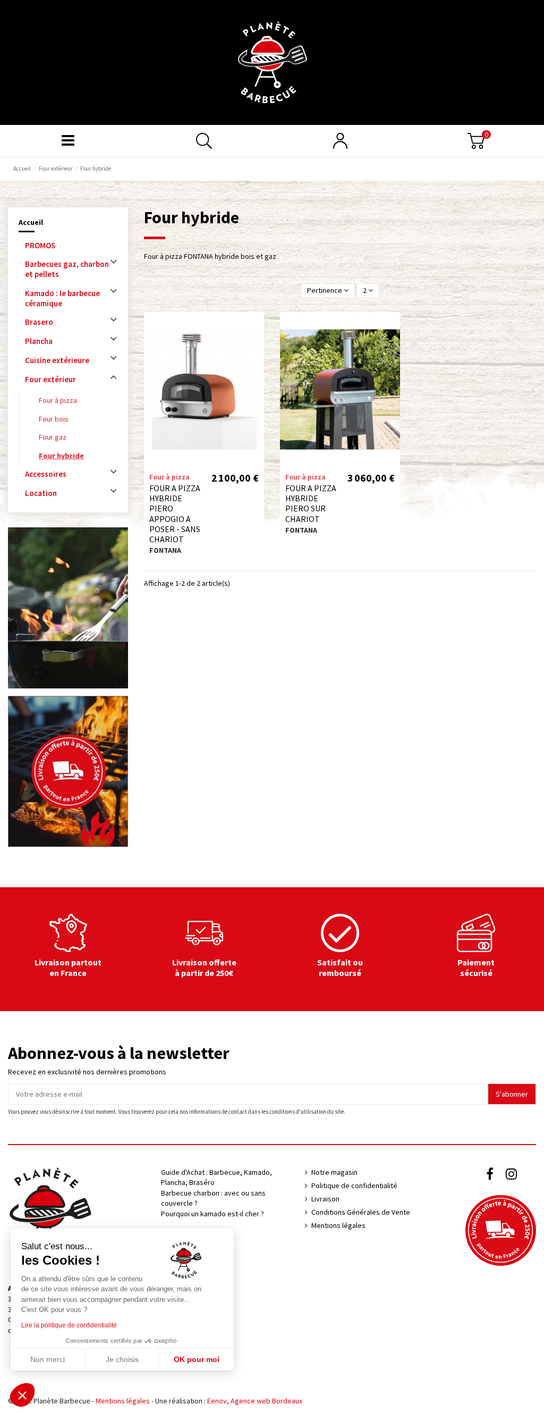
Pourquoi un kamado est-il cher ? (212, 1213)
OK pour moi (196, 1359)
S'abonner (512, 1094)
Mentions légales (338, 1225)
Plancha (39, 341)
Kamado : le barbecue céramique (62, 298)
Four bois (54, 419)
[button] (22, 1395)
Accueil (31, 222)
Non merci (47, 1359)
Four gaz (52, 437)
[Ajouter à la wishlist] (256, 328)
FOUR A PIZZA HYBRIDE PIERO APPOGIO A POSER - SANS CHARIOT (174, 513)
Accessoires (45, 474)
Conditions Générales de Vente (360, 1212)
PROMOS (40, 245)
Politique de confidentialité (354, 1185)
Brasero (39, 322)
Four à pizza (58, 400)
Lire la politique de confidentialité (69, 1325)
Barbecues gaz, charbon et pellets (67, 269)
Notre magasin (334, 1172)
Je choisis (122, 1359)
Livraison (325, 1199)
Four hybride (61, 455)
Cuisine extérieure (57, 360)
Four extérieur (50, 379)
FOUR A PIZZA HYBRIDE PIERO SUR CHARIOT (310, 503)
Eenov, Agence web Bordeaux (254, 1401)
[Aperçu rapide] (256, 347)
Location (41, 493)
